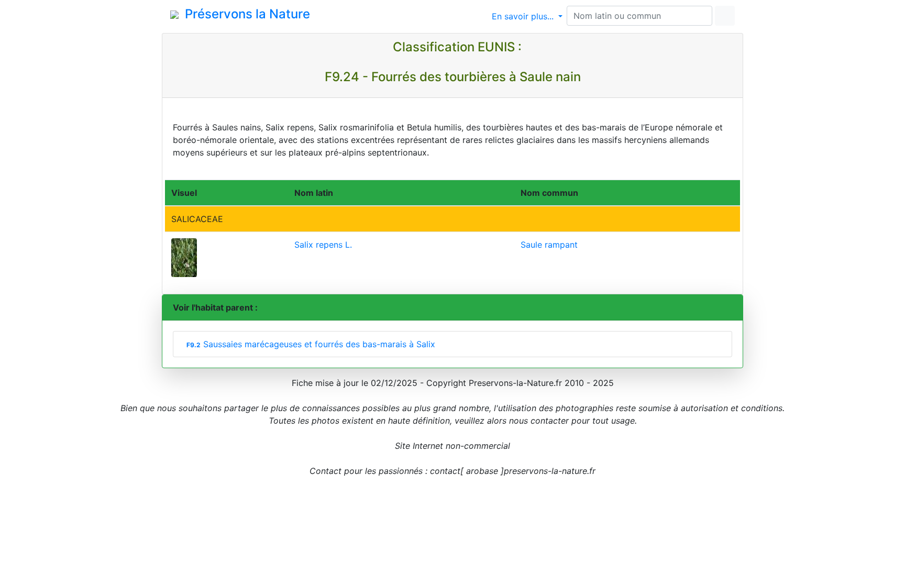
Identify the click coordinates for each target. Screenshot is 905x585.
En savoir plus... (524, 16)
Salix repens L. (323, 244)
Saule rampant (549, 244)
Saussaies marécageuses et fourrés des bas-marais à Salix (310, 344)
